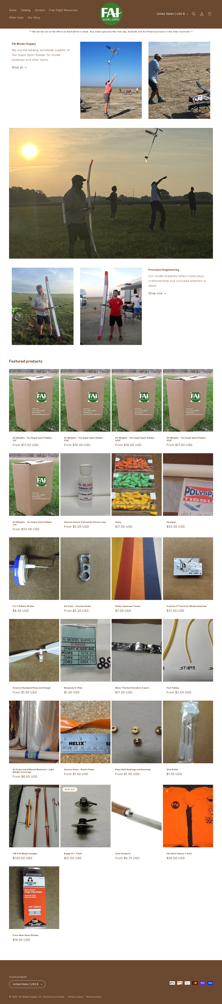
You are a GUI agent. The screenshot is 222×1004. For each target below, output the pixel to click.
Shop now (155, 293)
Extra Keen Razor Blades (25, 935)
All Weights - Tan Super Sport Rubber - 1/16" (84, 439)
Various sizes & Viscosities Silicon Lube (85, 522)
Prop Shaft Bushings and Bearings (133, 769)
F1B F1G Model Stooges (25, 853)
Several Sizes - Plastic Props (79, 769)
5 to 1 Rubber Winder (23, 606)
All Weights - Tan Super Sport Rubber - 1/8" (33, 439)
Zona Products (122, 853)
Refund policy (94, 997)
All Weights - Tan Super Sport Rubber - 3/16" (187, 439)
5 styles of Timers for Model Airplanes (187, 606)
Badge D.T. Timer (73, 853)
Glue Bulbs (172, 769)
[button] (194, 14)
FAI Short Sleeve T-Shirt (179, 853)
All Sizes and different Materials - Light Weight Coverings (33, 770)
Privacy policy (75, 997)
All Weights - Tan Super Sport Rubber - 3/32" (135, 439)
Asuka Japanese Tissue (127, 606)
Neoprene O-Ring (73, 688)
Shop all (17, 67)
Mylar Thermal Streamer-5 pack (132, 688)
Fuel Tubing (173, 688)
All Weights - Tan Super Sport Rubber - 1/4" (33, 523)
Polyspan (171, 522)
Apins (118, 522)
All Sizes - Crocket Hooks (77, 606)
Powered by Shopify (53, 997)
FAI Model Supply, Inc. (30, 997)
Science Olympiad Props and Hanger (32, 688)
